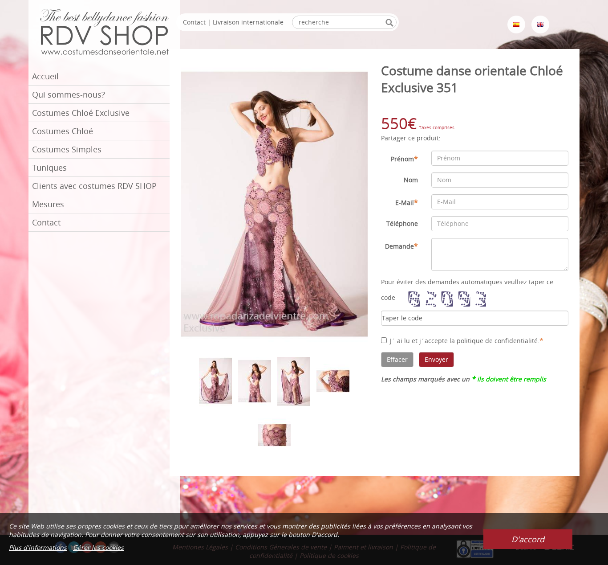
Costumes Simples (66, 149)
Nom (411, 180)
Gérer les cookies (98, 547)
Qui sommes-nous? (68, 94)
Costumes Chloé (62, 131)
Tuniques (49, 167)
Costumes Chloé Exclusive (81, 112)
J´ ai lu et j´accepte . (466, 340)
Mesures (48, 204)
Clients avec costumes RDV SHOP (94, 185)
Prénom (404, 159)
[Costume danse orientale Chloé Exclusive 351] (274, 203)
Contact (46, 222)
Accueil (45, 76)
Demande (401, 246)
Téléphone (402, 223)
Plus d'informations (38, 547)
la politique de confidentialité (494, 340)
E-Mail (406, 202)
